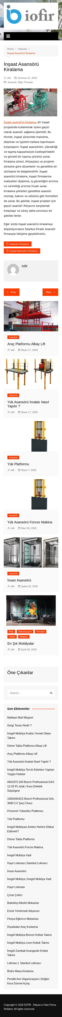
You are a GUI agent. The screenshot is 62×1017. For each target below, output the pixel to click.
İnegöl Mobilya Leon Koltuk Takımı (28, 942)
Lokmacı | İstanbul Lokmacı (24, 963)
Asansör (12, 82)
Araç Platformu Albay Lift (26, 344)
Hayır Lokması (16, 887)
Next (48, 292)
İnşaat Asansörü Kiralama (24, 250)
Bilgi (20, 82)
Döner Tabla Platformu (21, 839)
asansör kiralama (19, 244)
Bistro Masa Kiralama (20, 971)
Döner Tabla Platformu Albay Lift (26, 745)
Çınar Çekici (14, 895)
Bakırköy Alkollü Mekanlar (23, 902)
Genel (12, 636)
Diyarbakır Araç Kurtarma (22, 926)
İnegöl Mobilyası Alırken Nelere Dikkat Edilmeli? (30, 829)
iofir (9, 78)
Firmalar (28, 82)
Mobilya (24, 636)
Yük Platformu (18, 464)
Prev (13, 292)
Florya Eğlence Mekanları (23, 918)
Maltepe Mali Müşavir (20, 717)
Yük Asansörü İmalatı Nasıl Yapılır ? (29, 761)
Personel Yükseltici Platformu (25, 811)
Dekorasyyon (25, 631)
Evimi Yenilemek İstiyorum (23, 911)
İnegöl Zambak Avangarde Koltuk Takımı (27, 953)
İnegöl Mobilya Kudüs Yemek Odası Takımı (29, 735)
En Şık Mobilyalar (20, 643)
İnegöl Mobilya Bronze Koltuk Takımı (29, 934)
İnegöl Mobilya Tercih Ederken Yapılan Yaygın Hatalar (30, 772)
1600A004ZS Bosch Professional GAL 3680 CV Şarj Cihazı (30, 801)
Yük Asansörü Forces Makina (29, 522)
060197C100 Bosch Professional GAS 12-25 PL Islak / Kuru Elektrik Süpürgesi (30, 786)
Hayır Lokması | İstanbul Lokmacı (27, 863)
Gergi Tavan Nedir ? (19, 725)
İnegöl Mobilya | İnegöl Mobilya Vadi (29, 879)
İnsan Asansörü (19, 580)
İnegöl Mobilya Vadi (19, 855)
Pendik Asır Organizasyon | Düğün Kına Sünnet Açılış (28, 981)
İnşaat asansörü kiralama (20, 122)
